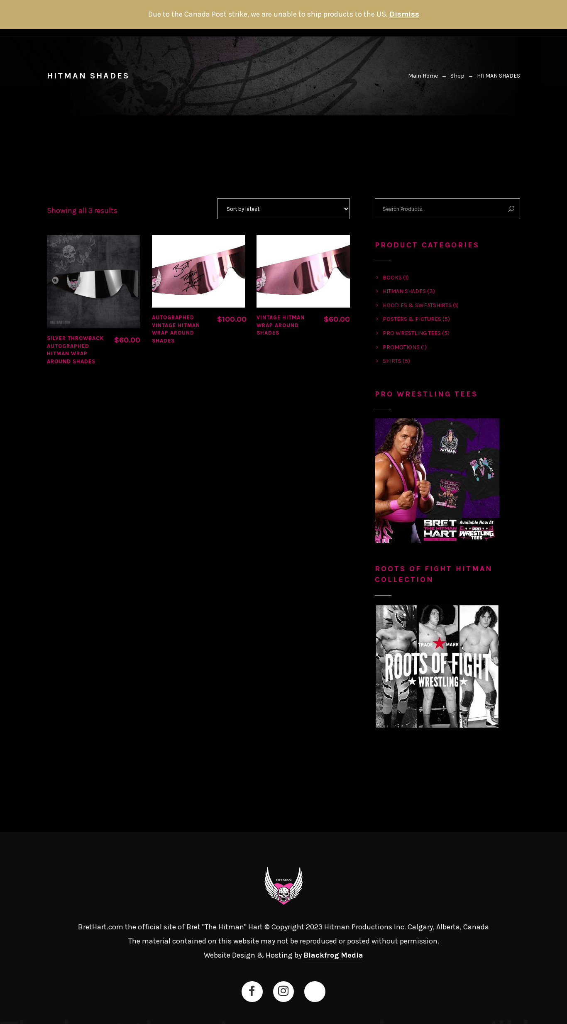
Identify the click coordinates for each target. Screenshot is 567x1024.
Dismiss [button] (404, 14)
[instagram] (283, 991)
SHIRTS (392, 360)
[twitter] (314, 991)
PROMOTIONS (401, 347)
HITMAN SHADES (404, 291)
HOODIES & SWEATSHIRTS (417, 305)
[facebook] (252, 991)
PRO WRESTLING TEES (412, 333)
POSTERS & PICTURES (412, 319)
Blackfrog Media (333, 955)
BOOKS (392, 277)
